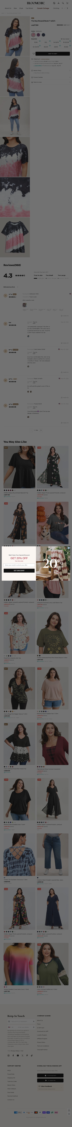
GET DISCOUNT (19, 570)
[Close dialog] (69, 548)
